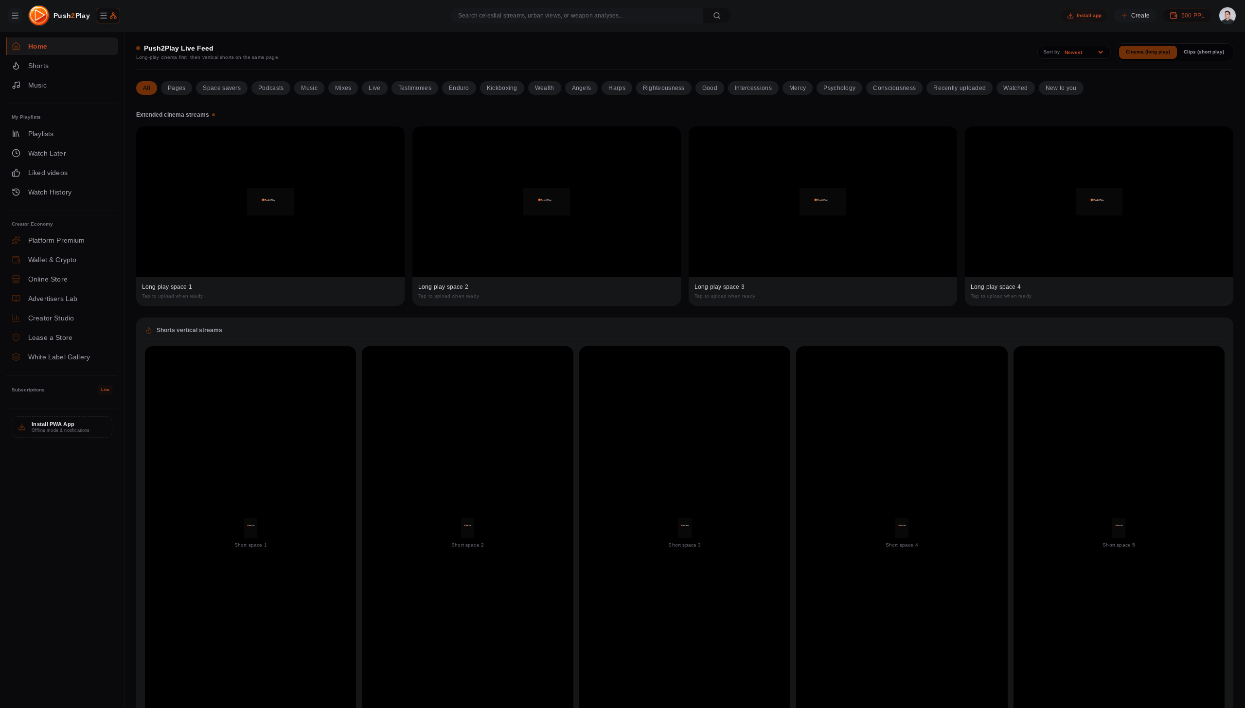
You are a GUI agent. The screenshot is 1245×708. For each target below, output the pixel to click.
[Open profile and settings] (1227, 15)
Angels (581, 88)
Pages (177, 88)
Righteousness (664, 88)
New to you (1061, 88)
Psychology (839, 88)
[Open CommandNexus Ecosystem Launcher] (108, 15)
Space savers (222, 88)
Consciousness (894, 88)
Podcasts (271, 88)
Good (709, 88)
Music (309, 88)
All (146, 88)
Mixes (343, 88)
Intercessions (753, 88)
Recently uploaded (959, 88)
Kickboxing (502, 88)
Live (374, 88)
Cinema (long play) (1148, 51)
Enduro (459, 88)
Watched (1015, 88)
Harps (616, 88)
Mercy (797, 88)
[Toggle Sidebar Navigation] (15, 15)
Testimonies (414, 88)
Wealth (544, 88)
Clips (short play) (1204, 51)
